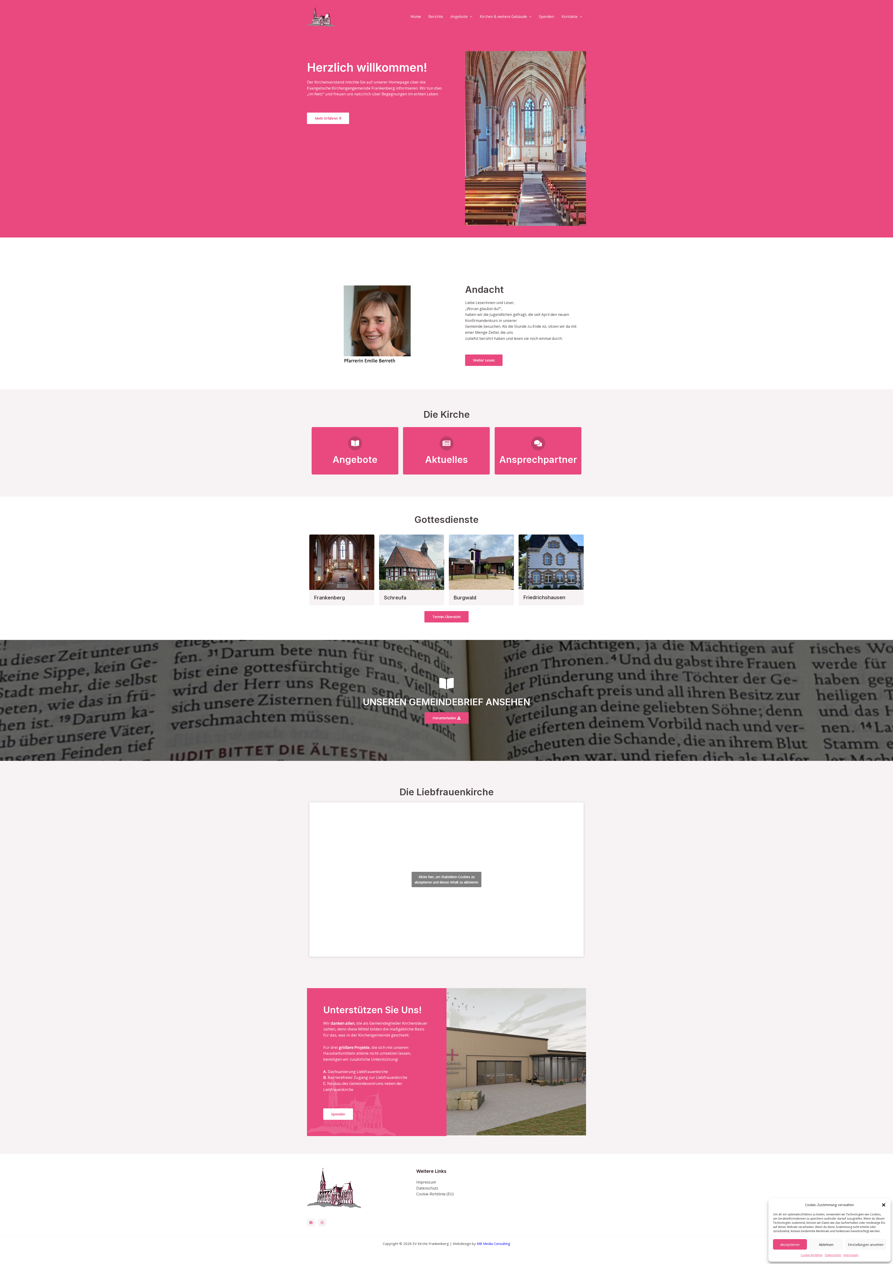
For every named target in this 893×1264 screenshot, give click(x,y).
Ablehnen (826, 1244)
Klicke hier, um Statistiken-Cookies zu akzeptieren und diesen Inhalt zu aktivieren (446, 879)
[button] (883, 1205)
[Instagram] (322, 1223)
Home (415, 16)
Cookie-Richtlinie (812, 1255)
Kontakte (570, 16)
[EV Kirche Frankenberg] (321, 16)
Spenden (546, 16)
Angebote (459, 16)
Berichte (435, 16)
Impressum (850, 1255)
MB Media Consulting (493, 1243)
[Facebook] (311, 1223)
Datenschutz (833, 1255)
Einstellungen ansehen (865, 1244)
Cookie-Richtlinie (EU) (435, 1194)
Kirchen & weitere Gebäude (503, 16)
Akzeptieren (790, 1244)
